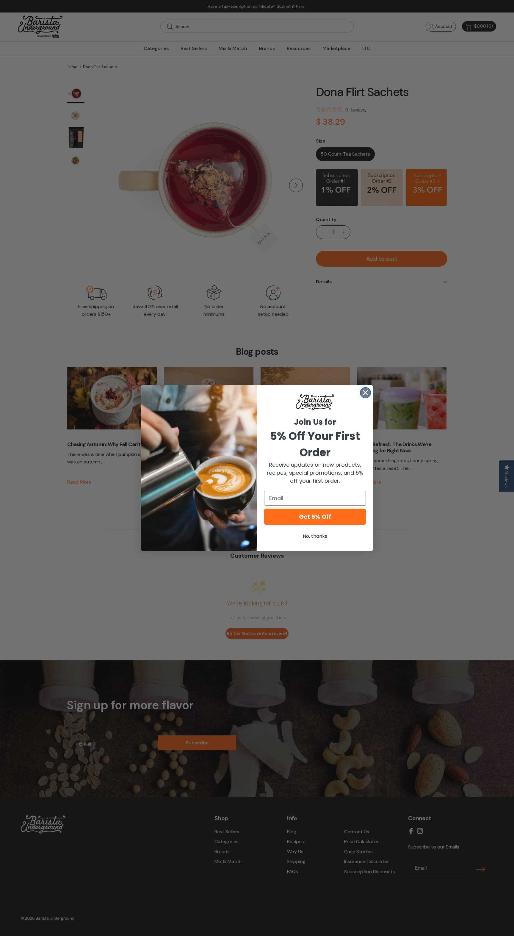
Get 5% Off (315, 516)
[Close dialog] (365, 392)
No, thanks (315, 536)
